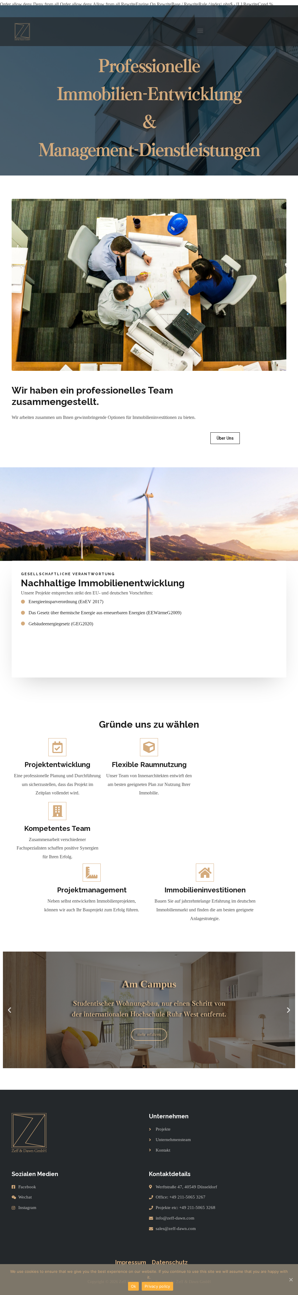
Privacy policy (157, 1286)
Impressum (130, 1262)
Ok (133, 1286)
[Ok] (291, 1279)
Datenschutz (170, 1262)
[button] (200, 30)
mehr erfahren (149, 1034)
